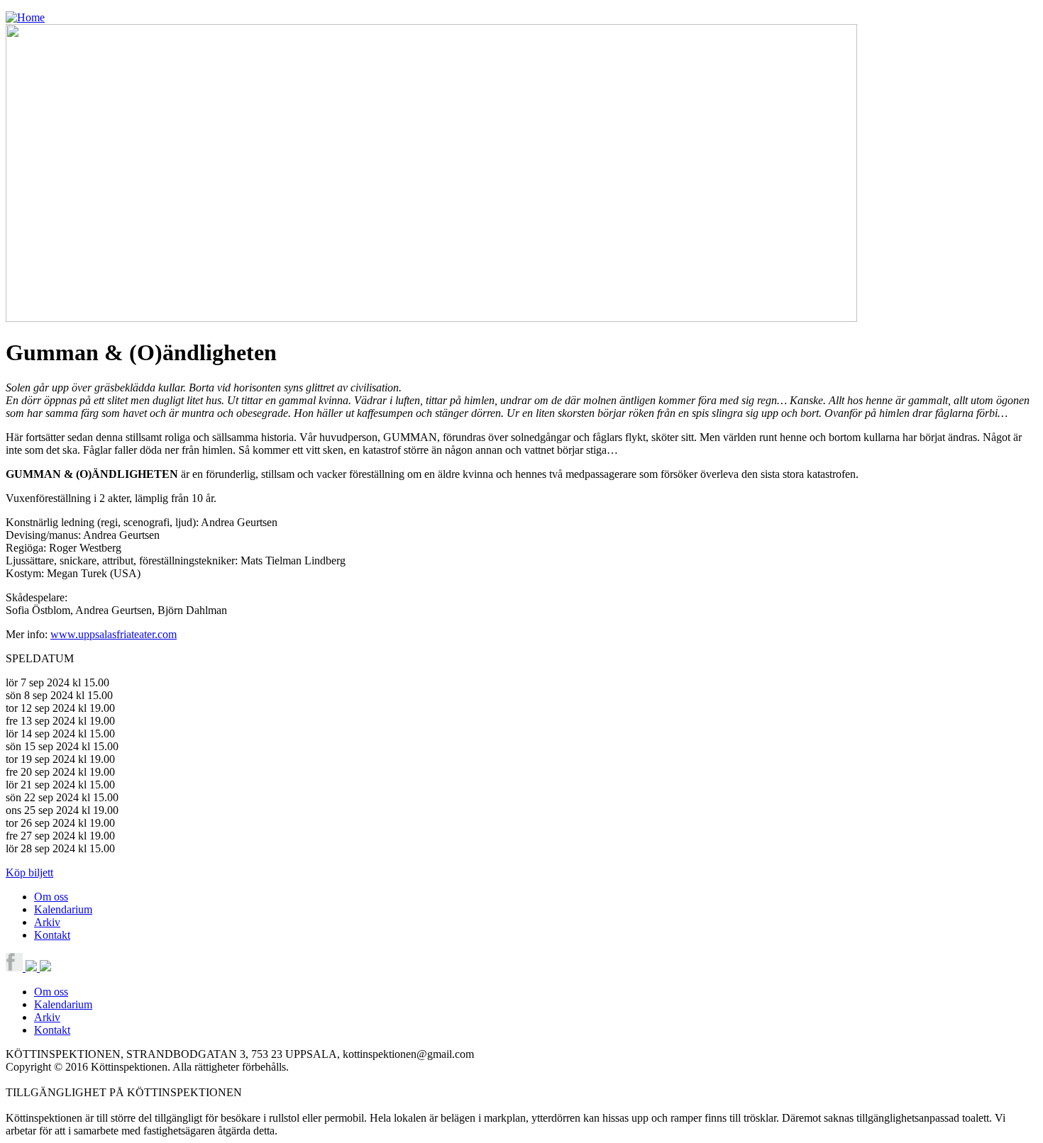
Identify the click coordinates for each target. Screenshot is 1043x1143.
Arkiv (47, 922)
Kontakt (52, 935)
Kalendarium (63, 909)
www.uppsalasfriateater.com (113, 634)
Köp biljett (29, 872)
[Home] (25, 17)
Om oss (51, 897)
